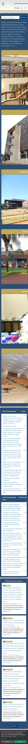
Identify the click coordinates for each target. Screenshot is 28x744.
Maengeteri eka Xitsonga (9, 426)
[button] (17, 8)
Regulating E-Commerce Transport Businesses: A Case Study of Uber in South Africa (13, 545)
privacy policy (20, 736)
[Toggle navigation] (26, 8)
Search (24, 17)
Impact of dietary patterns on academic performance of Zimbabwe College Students (12, 484)
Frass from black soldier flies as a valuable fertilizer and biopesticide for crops (13, 490)
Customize (3, 738)
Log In (21, 8)
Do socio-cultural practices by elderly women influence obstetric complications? (13, 706)
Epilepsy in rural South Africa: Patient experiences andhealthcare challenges (14, 622)
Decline (7, 741)
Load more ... (14, 726)
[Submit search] (15, 8)
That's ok (20, 741)
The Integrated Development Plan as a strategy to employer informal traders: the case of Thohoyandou (13, 559)
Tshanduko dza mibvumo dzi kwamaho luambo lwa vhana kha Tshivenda (11, 524)
